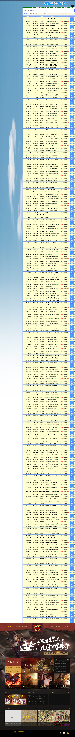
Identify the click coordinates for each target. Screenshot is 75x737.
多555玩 (12, 731)
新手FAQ (38, 701)
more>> (68, 659)
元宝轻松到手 (34, 701)
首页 (9, 626)
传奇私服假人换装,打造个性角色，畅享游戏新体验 (60, 669)
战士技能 (40, 698)
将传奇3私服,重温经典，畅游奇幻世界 (14, 723)
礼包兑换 (18, 671)
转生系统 (33, 696)
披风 (32, 695)
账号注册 (18, 667)
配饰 (34, 695)
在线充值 (50, 626)
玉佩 (37, 695)
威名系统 (40, 696)
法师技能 (36, 698)
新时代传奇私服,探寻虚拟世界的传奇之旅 (60, 668)
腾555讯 (17, 731)
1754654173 (8, 731)
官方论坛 (10, 671)
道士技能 (33, 698)
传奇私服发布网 (21, 731)
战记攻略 (25, 626)
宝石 (39, 695)
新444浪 (15, 731)
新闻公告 (17, 626)
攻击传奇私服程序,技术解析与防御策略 (60, 663)
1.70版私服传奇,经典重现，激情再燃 (60, 671)
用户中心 (65, 626)
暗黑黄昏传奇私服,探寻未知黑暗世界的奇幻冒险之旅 (60, 666)
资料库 (58, 626)
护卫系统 (36, 696)
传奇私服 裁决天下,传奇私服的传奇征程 (61, 661)
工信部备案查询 (9, 734)
